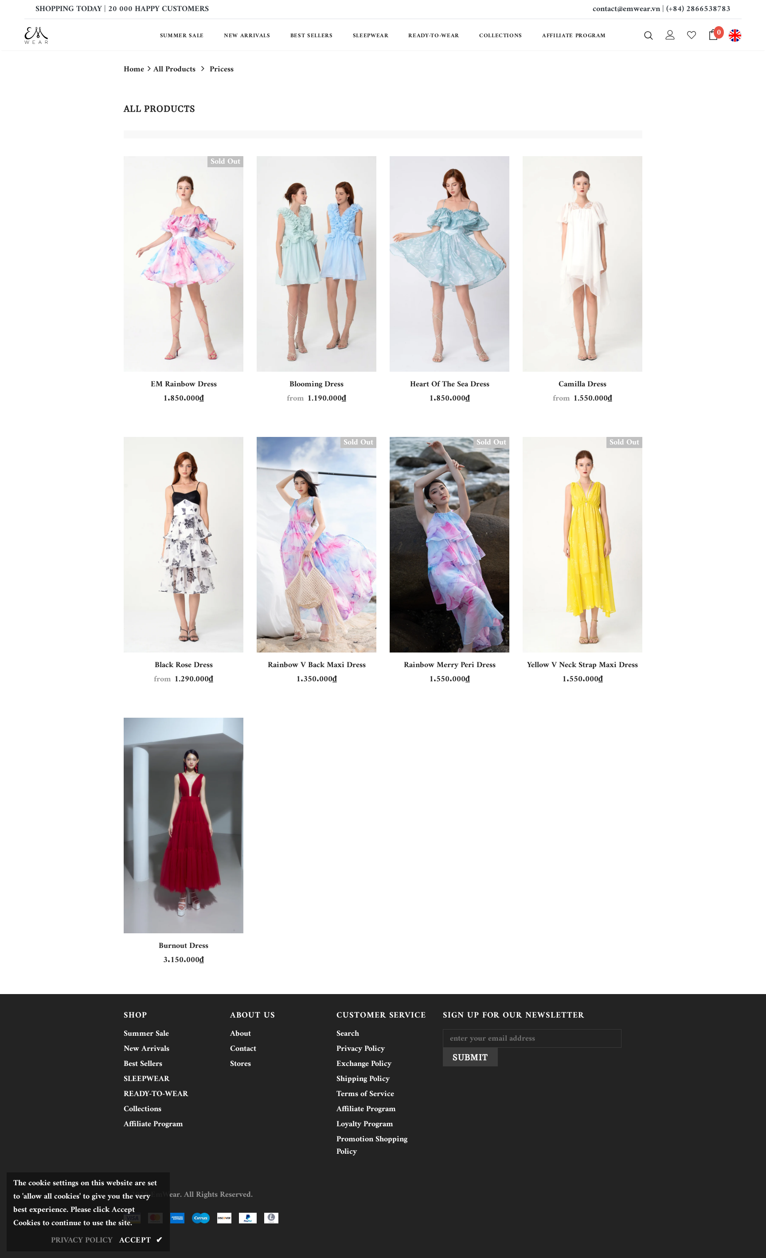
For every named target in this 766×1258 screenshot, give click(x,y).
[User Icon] (670, 35)
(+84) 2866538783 (698, 9)
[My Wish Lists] (691, 35)
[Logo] (76, 35)
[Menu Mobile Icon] (735, 35)
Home (134, 69)
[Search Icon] (648, 35)
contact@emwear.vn (626, 9)
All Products (174, 69)
